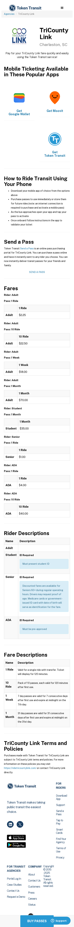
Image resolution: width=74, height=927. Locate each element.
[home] (25, 8)
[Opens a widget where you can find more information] (59, 921)
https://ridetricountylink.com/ (20, 768)
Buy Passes (37, 921)
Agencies (9, 14)
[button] (62, 8)
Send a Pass (27, 248)
